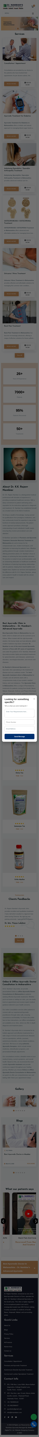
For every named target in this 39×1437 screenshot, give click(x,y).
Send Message (19, 736)
